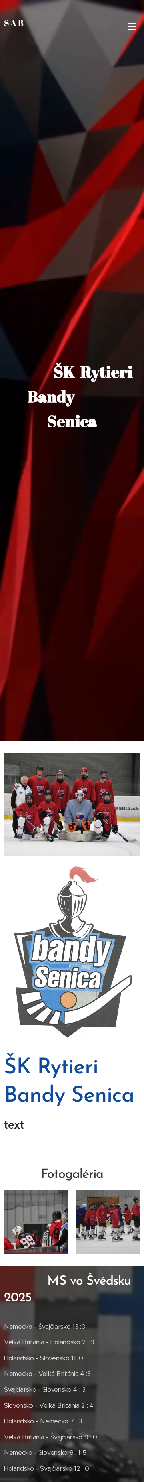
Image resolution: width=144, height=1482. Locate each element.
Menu (132, 26)
